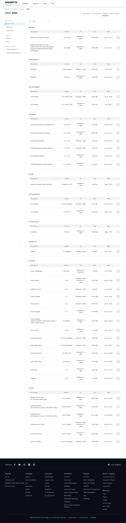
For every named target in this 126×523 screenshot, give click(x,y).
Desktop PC (48, 489)
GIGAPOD (67, 486)
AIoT (84, 495)
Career (27, 489)
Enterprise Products (109, 480)
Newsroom (28, 486)
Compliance (106, 486)
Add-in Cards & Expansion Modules (72, 506)
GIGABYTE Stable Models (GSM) (14, 483)
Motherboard (49, 477)
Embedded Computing (71, 499)
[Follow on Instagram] (24, 465)
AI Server (67, 477)
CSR (26, 483)
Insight (105, 500)
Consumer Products (109, 477)
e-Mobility (67, 502)
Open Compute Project (71, 492)
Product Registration (13, 53)
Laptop (47, 483)
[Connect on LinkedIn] (29, 465)
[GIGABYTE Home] (11, 2)
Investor (28, 492)
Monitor (47, 486)
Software (86, 486)
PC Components (50, 495)
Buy (52, 3)
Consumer (8, 5)
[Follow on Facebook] (15, 465)
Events (105, 497)
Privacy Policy (84, 517)
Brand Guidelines (30, 480)
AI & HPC (86, 477)
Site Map (93, 517)
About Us (28, 477)
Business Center (10, 486)
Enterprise (16, 5)
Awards (105, 509)
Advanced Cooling (69, 489)
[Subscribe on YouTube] (19, 465)
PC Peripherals (49, 492)
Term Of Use (73, 517)
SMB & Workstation (89, 492)
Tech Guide (106, 506)
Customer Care (9, 480)
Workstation (67, 495)
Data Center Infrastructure (91, 489)
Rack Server (67, 480)
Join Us (7, 477)
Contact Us (28, 495)
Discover (8, 474)
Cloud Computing (88, 480)
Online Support (11, 49)
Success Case (107, 503)
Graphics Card (49, 480)
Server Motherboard (70, 483)
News (104, 494)
